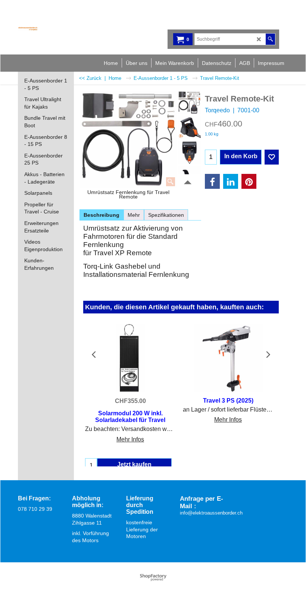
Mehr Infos (130, 439)
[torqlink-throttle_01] (189, 127)
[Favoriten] (272, 157)
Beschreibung (101, 215)
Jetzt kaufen (134, 464)
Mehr (134, 215)
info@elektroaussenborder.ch (211, 513)
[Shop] (57, 28)
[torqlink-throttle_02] (189, 152)
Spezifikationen (166, 215)
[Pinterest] (248, 181)
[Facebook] (212, 181)
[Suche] (270, 39)
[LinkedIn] (230, 181)
